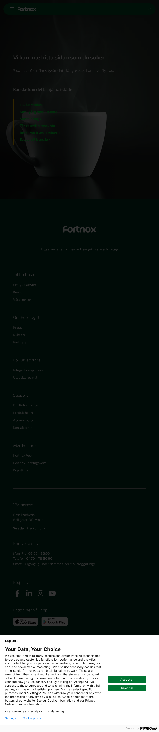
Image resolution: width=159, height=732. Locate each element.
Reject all (127, 688)
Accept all (127, 679)
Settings (10, 718)
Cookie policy (32, 718)
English (10, 641)
